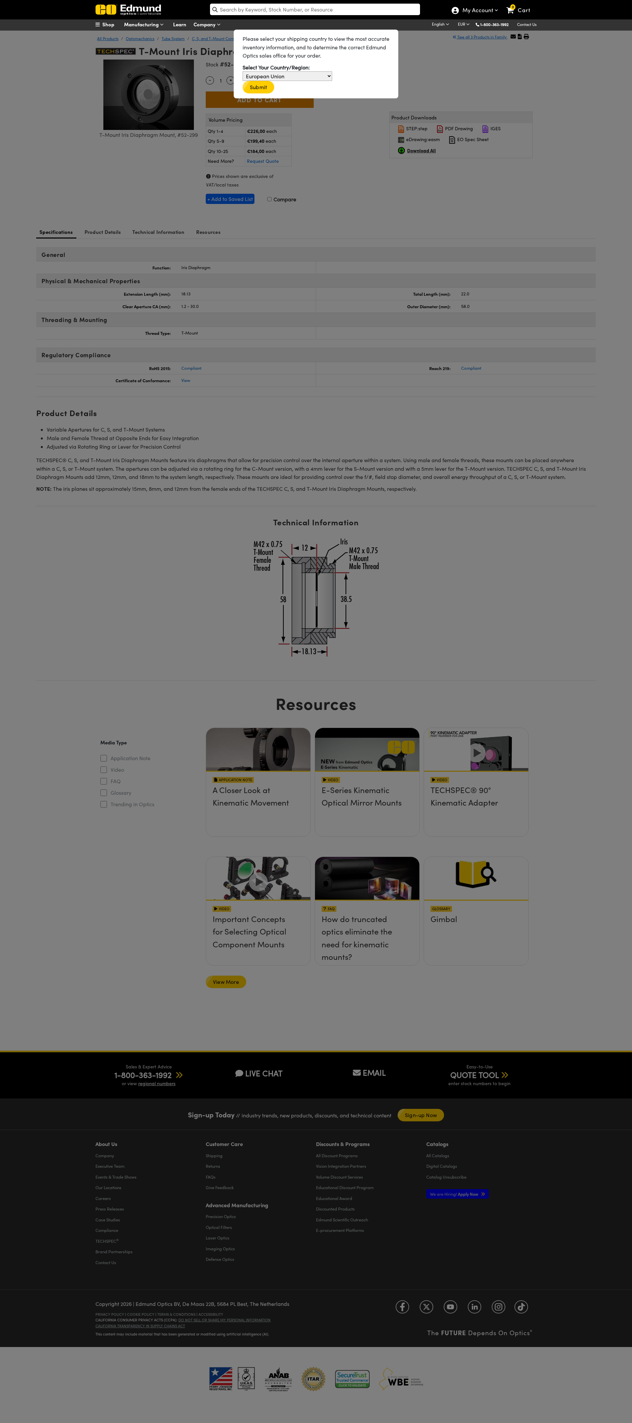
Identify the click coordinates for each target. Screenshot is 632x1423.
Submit (258, 87)
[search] (315, 9)
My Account (477, 11)
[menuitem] (111, 24)
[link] (521, 5)
